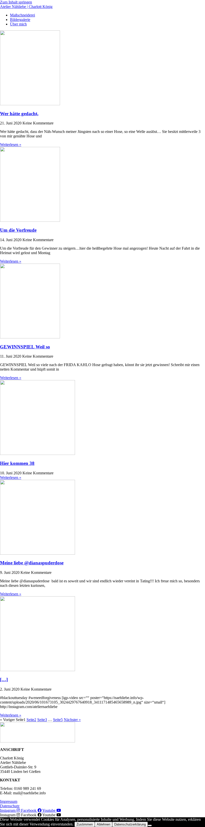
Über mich (18, 24)
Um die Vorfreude (18, 230)
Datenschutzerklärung (130, 824)
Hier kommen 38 (17, 463)
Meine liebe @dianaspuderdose (32, 562)
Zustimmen (84, 824)
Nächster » (72, 720)
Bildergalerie (20, 19)
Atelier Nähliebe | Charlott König (26, 6)
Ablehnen (103, 824)
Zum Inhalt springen (16, 2)
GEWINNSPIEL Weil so (25, 346)
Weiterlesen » (10, 144)
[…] (4, 679)
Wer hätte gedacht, (19, 113)
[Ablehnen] (150, 825)
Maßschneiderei (22, 15)
